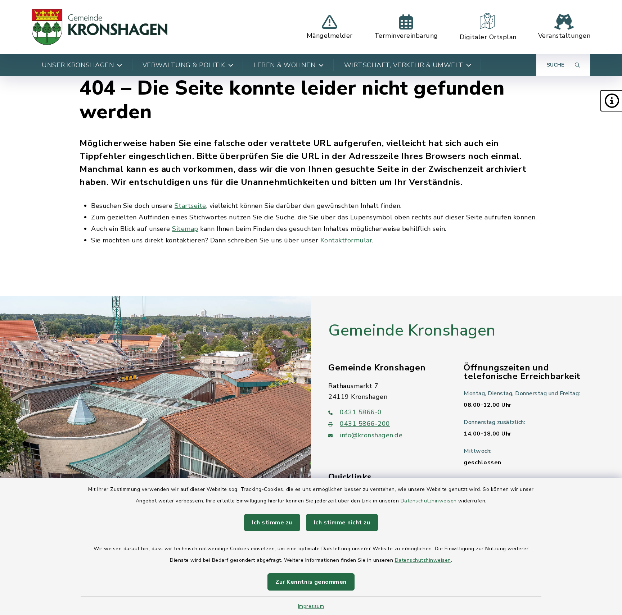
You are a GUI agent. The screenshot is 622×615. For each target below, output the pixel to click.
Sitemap (185, 228)
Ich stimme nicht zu (342, 523)
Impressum (311, 606)
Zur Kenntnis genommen (311, 582)
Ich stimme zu (272, 523)
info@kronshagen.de (371, 435)
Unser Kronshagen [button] (78, 65)
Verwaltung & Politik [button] (184, 65)
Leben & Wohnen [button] (284, 65)
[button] (611, 100)
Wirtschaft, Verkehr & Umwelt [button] (403, 65)
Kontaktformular (346, 240)
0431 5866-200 (365, 423)
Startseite (190, 205)
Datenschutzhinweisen (429, 500)
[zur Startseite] (99, 27)
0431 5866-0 (361, 412)
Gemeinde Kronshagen (412, 330)
